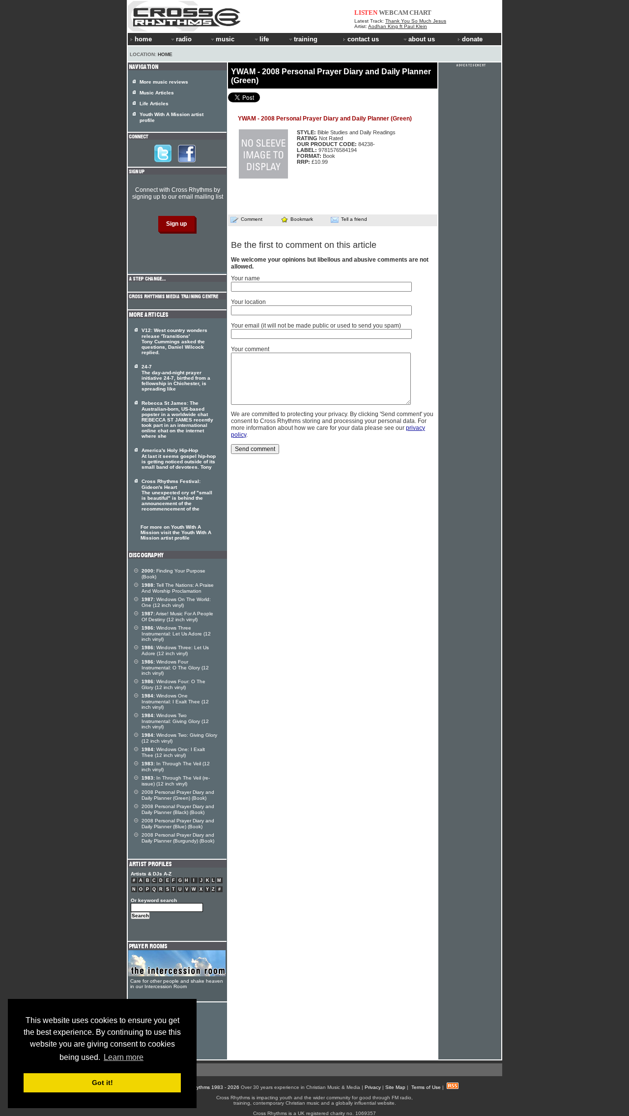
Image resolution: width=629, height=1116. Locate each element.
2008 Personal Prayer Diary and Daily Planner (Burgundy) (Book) (178, 838)
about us (421, 39)
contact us (363, 39)
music (225, 39)
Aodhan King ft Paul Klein (397, 26)
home (143, 39)
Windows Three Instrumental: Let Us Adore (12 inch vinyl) (176, 633)
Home (165, 54)
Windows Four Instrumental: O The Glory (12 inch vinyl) (175, 667)
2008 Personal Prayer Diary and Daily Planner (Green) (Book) (178, 795)
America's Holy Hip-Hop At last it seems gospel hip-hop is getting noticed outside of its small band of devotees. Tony (179, 459)
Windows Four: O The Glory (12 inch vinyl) (173, 684)
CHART (420, 12)
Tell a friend (354, 219)
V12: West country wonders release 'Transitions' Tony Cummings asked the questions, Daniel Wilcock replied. (174, 341)
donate (472, 39)
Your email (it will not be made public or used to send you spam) (316, 325)
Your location (248, 302)
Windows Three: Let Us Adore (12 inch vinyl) (175, 650)
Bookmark (301, 219)
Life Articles (154, 103)
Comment (251, 219)
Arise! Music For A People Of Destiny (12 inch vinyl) (177, 616)
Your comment (250, 349)
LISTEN (365, 12)
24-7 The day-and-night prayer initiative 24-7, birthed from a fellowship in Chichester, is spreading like (176, 378)
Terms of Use (426, 1087)
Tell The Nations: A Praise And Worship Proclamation (178, 588)
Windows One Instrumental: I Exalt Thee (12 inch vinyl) (175, 701)
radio (184, 39)
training (305, 39)
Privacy (373, 1087)
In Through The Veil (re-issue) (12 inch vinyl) (176, 780)
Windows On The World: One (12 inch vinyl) (176, 602)
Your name (245, 278)
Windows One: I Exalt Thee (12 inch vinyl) (173, 752)
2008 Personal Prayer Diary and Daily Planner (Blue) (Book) (178, 823)
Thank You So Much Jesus (415, 21)
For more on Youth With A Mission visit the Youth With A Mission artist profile (176, 532)
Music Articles (157, 92)
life (264, 39)
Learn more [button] (123, 1057)
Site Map (395, 1087)
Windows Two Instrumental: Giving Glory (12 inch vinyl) (175, 721)
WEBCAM (393, 12)
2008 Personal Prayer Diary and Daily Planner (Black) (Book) (178, 809)
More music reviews (164, 82)
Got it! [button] (102, 1082)
